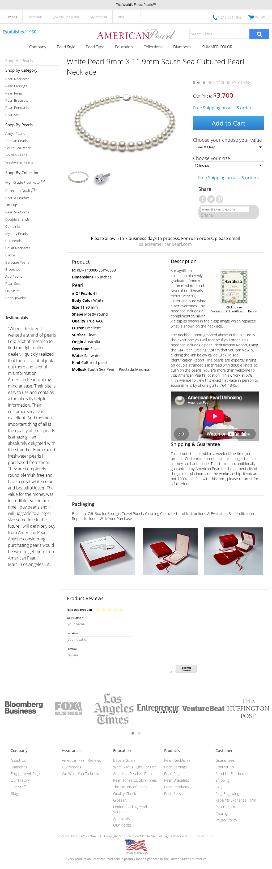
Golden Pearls (16, 155)
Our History (20, 780)
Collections (153, 46)
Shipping (222, 780)
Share (207, 215)
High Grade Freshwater (25, 182)
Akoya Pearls (15, 133)
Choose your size (211, 158)
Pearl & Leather (17, 198)
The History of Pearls (130, 786)
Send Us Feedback (230, 773)
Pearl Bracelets (16, 100)
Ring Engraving (227, 793)
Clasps (10, 255)
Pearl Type (95, 46)
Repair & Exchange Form (235, 800)
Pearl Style (66, 46)
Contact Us (224, 766)
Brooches (12, 269)
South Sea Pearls (18, 148)
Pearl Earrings (16, 86)
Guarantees (71, 766)
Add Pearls (13, 276)
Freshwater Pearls (19, 162)
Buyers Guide (124, 760)
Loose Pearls (15, 291)
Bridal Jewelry (15, 298)
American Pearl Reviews (81, 760)
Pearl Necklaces (17, 79)
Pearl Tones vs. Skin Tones (135, 780)
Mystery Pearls (16, 233)
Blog (121, 17)
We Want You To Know (80, 773)
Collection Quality (20, 190)
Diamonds (35, 17)
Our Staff (18, 786)
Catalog (221, 813)
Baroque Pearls (17, 262)
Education (124, 46)
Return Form (225, 806)
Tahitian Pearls (16, 141)
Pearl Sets (12, 115)
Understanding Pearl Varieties (130, 809)
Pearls (12, 17)
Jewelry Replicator (66, 17)
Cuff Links (12, 226)
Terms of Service (203, 836)
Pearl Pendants (17, 107)
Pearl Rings (14, 93)
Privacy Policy (226, 820)
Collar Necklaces (17, 248)
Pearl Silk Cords (17, 212)
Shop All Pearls (19, 60)
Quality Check (124, 793)
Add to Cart (228, 123)
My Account (98, 17)
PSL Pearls (13, 241)
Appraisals (121, 818)
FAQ (218, 786)
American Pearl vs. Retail (133, 773)
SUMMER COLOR (217, 46)
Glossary (120, 800)
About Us (18, 760)
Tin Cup (11, 205)
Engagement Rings (26, 773)
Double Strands (17, 219)
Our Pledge (122, 825)
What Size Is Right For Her (134, 766)
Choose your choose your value (227, 140)
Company (37, 46)
